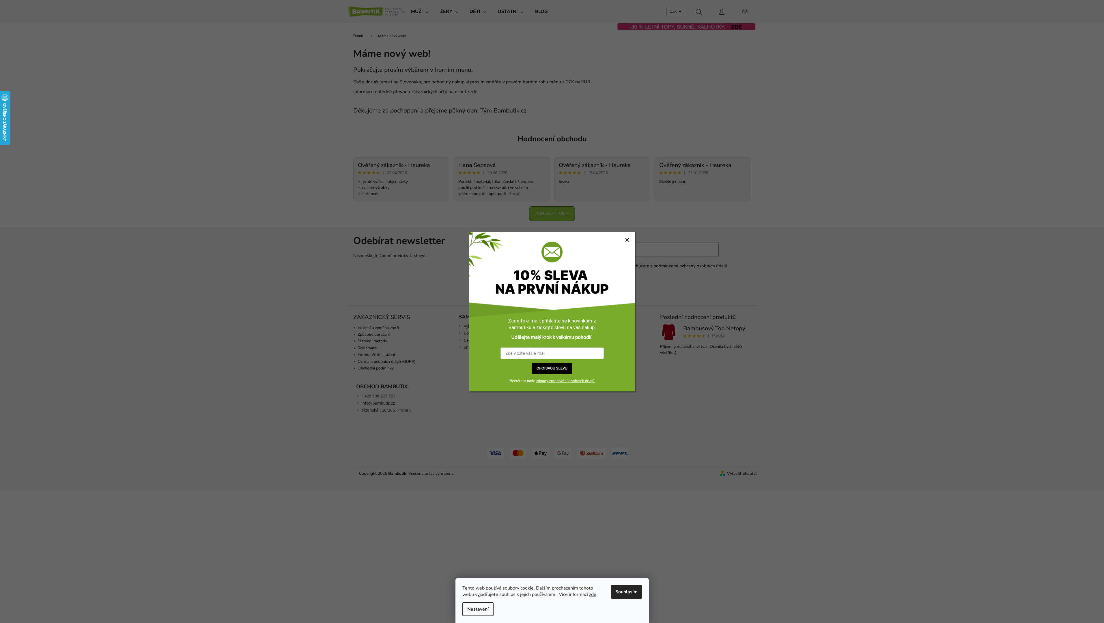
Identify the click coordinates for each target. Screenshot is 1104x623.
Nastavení (478, 609)
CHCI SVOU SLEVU (552, 368)
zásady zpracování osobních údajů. (565, 381)
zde (592, 594)
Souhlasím (626, 592)
